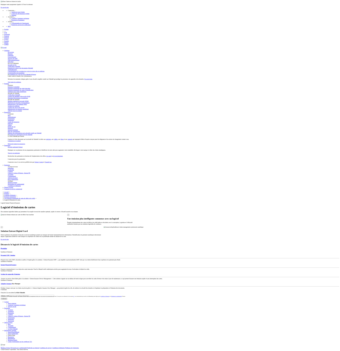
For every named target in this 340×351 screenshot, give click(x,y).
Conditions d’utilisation (14, 186)
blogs (62, 139)
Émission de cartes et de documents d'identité (20, 68)
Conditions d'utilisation (58, 348)
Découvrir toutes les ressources (16, 144)
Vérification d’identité (14, 66)
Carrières (10, 171)
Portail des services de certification (21, 25)
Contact (6, 302)
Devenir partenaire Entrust (15, 147)
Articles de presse (13, 178)
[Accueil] (3, 47)
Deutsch (6, 37)
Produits (6, 193)
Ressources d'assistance (17, 20)
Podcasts (10, 123)
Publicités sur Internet (33, 348)
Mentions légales (12, 182)
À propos (10, 310)
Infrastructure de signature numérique (18, 109)
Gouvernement (12, 57)
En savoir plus (5, 7)
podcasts (48, 139)
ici (73, 296)
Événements (11, 118)
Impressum (11, 321)
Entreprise (10, 55)
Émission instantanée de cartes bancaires (19, 88)
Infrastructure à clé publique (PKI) (17, 104)
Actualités (10, 174)
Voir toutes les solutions (14, 82)
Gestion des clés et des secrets (16, 107)
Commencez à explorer (14, 141)
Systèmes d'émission (10, 195)
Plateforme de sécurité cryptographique (19, 103)
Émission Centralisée (13, 87)
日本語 (6, 44)
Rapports (10, 128)
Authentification (12, 69)
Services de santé (12, 58)
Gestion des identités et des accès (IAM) (19, 96)
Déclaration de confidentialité (16, 184)
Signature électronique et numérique (18, 98)
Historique (11, 168)
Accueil (6, 192)
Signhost (13, 15)
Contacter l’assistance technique (20, 18)
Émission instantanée (10, 197)
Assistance (11, 311)
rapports (70, 139)
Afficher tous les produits (15, 111)
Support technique (13, 130)
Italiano (6, 42)
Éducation (10, 61)
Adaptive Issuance (6, 283)
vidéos (56, 139)
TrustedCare (48, 162)
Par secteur (11, 52)
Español (6, 41)
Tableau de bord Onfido (18, 12)
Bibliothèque (11, 338)
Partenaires (11, 313)
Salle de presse (8, 322)
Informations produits (10, 330)
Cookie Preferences (84, 348)
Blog (9, 26)
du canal (48, 156)
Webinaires (11, 120)
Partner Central (39, 162)
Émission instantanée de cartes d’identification (20, 90)
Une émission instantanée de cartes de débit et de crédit (19, 198)
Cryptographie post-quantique (16, 73)
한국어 (6, 39)
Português (7, 34)
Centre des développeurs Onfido (20, 13)
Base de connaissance (14, 131)
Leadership (11, 170)
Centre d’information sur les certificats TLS (20, 341)
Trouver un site (12, 306)
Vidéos (10, 125)
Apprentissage (12, 117)
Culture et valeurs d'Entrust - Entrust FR (19, 173)
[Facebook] (1, 346)
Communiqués (12, 176)
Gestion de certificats (13, 106)
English (6, 29)
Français (6, 36)
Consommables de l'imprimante (20, 23)
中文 (5, 32)
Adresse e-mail (5, 295)
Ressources (11, 337)
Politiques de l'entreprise (72, 348)
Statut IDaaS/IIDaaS (13, 332)
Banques (10, 54)
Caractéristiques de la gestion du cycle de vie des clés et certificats (26, 71)
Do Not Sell (93, 348)
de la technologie (58, 156)
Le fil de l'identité (13, 329)
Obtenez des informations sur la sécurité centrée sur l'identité (24, 133)
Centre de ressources (13, 122)
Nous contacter (12, 303)
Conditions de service (46, 348)
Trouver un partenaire (14, 153)
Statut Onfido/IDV (13, 333)
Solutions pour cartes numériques (17, 91)
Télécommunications (13, 60)
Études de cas (11, 126)
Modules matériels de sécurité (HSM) (18, 101)
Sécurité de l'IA (12, 65)
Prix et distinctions (13, 179)
